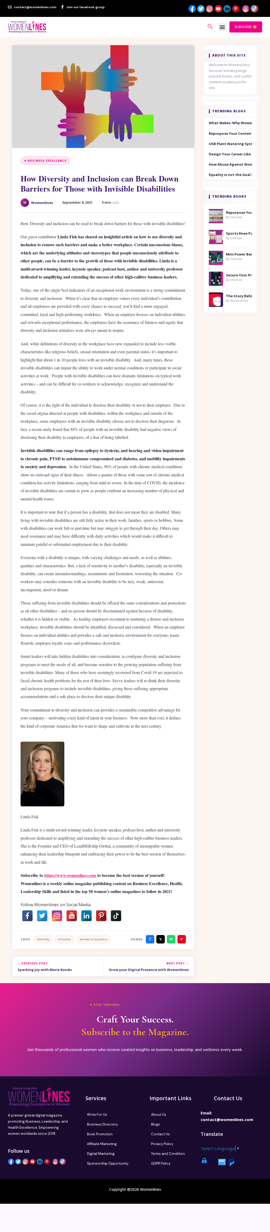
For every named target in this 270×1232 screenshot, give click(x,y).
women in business (94, 939)
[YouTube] (71, 915)
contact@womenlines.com (227, 1119)
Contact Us (160, 1134)
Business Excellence (47, 160)
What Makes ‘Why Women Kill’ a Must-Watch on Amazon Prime (230, 122)
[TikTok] (116, 915)
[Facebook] (27, 915)
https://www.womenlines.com (70, 875)
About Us (158, 1114)
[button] (222, 27)
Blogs (155, 1124)
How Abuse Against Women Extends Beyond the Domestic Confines (230, 164)
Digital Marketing (101, 1153)
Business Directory (102, 1124)
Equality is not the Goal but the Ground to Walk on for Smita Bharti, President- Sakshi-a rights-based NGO (230, 174)
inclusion (64, 939)
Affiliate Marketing (102, 1144)
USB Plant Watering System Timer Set (230, 143)
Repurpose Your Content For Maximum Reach (230, 133)
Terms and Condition (168, 1153)
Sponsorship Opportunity (107, 1163)
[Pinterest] (101, 915)
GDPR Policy (160, 1163)
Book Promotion (100, 1134)
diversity (43, 939)
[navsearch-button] (210, 27)
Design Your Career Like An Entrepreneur (230, 154)
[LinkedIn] (86, 915)
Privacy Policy (162, 1144)
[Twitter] (42, 915)
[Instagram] (56, 915)
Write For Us (97, 1114)
